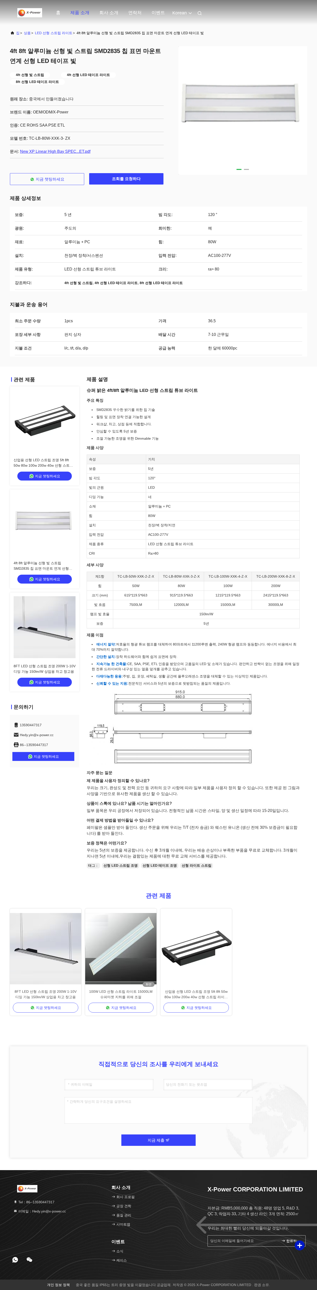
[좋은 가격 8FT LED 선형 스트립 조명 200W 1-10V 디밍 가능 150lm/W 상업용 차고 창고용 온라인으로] (45, 627)
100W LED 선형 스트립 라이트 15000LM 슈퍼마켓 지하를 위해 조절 (121, 994)
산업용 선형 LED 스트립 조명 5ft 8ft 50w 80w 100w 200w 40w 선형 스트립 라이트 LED (43, 465)
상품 (27, 33)
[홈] (29, 12)
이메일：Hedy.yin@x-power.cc (41, 1211)
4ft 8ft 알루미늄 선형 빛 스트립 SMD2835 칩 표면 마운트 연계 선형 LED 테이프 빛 (41, 568)
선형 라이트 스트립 (196, 865)
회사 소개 (108, 12)
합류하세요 (293, 1241)
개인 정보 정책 (58, 1285)
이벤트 (158, 12)
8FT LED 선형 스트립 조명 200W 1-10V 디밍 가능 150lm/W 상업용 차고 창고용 (46, 994)
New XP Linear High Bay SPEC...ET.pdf (55, 151)
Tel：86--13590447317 (35, 1202)
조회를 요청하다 (126, 179)
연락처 (135, 12)
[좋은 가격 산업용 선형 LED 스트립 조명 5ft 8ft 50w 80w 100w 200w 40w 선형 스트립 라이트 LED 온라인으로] (45, 421)
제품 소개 (79, 12)
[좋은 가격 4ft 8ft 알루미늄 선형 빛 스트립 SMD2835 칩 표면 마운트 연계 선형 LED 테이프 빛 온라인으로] (45, 524)
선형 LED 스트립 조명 (121, 865)
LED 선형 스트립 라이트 (53, 33)
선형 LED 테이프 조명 (160, 865)
